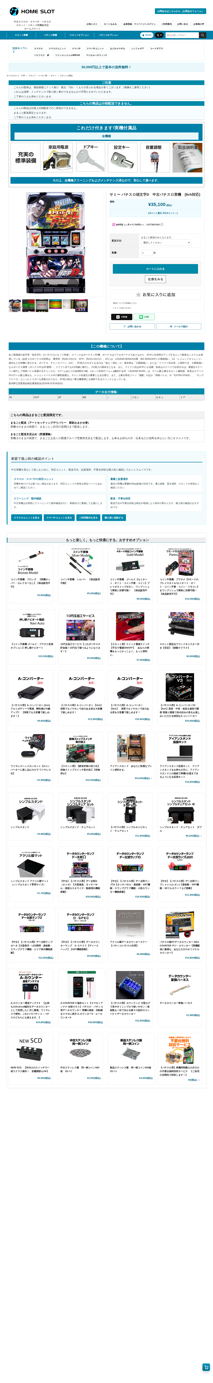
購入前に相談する (114, 517)
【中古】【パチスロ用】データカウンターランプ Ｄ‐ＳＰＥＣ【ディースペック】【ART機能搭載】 (80, 945)
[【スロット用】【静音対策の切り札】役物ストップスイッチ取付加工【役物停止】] (80, 748)
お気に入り (92, 24)
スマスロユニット (57, 48)
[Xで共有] (121, 317)
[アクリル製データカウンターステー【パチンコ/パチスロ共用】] (130, 924)
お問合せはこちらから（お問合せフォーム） (180, 11)
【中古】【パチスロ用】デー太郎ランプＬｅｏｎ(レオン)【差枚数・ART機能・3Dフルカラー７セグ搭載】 (179, 884)
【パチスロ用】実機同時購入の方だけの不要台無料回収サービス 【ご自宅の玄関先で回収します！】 (179, 1071)
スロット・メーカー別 (38, 76)
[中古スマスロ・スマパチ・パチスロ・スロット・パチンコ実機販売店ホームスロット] (34, 11)
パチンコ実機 (50, 35)
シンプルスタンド (21, 827)
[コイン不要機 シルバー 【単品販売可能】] (80, 561)
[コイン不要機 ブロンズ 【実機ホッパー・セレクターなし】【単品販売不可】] (31, 561)
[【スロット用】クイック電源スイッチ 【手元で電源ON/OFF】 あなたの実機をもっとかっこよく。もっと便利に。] (130, 626)
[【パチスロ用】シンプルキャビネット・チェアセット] (130, 809)
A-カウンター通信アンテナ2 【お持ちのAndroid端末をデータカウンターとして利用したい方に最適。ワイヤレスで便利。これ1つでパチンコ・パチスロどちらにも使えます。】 (30, 1010)
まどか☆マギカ (117, 48)
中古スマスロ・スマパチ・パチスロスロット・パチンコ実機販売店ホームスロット (32, 25)
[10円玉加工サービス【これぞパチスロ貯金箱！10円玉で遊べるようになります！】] (80, 626)
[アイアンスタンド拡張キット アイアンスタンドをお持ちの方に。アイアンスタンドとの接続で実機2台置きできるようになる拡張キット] (180, 748)
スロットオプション (79, 35)
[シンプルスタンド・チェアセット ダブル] (181, 809)
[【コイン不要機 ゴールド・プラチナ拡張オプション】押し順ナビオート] (32, 626)
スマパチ (76, 48)
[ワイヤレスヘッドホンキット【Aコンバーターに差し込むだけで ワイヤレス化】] (31, 748)
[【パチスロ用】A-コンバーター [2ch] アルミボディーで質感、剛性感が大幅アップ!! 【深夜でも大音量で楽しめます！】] (31, 687)
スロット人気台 (66, 76)
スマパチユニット (95, 48)
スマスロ (38, 48)
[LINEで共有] (144, 317)
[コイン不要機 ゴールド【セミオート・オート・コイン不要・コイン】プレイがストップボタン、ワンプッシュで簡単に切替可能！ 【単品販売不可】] (130, 561)
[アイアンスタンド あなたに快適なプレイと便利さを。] (131, 748)
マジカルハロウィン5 (96, 55)
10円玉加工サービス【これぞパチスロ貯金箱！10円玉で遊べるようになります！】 (80, 648)
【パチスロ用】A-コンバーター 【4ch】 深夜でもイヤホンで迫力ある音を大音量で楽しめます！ (82, 709)
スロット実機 (21, 35)
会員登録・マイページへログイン (139, 24)
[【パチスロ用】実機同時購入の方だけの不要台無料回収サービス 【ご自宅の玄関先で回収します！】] (180, 1050)
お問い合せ (182, 24)
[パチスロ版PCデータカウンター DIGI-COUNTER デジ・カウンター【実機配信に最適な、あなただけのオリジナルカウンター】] (180, 924)
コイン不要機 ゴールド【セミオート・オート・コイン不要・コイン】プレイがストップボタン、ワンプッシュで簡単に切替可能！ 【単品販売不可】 (130, 586)
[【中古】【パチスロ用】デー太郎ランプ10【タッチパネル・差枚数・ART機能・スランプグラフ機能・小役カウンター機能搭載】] (130, 863)
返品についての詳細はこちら (125, 303)
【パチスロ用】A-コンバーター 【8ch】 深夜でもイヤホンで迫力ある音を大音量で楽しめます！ (129, 709)
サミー (53, 76)
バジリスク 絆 (41, 55)
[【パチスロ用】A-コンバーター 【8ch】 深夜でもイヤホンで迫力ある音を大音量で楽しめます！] (130, 687)
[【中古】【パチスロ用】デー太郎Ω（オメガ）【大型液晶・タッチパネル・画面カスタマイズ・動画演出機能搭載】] (80, 863)
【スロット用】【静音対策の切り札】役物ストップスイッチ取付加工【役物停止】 (80, 770)
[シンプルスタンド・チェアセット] (80, 809)
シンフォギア (137, 48)
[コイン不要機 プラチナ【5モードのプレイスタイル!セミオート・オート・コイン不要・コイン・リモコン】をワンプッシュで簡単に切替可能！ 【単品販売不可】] (180, 561)
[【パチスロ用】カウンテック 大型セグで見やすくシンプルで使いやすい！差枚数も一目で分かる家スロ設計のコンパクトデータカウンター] (130, 985)
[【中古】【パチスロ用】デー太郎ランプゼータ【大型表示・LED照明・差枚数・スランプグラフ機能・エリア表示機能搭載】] (32, 924)
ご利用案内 (166, 24)
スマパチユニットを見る (59, 517)
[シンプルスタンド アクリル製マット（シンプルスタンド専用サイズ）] (31, 863)
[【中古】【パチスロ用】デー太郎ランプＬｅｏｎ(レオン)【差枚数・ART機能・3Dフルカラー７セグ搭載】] (180, 863)
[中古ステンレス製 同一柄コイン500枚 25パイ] (80, 1050)
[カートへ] (206, 1367)
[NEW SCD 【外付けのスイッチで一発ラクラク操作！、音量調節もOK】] (31, 1050)
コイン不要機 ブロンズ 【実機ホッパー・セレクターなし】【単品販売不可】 (30, 583)
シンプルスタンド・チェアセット (79, 827)
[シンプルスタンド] (31, 809)
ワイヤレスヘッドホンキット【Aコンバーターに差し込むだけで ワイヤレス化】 (31, 770)
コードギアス (156, 48)
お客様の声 (198, 24)
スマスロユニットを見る (26, 517)
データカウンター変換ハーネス (176, 1003)
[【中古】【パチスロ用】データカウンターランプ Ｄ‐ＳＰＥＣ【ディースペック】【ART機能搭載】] (80, 924)
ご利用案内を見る (88, 517)
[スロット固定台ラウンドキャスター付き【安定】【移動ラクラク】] (180, 626)
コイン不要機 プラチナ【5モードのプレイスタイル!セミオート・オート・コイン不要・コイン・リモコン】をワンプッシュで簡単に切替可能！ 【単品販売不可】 (179, 586)
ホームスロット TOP (16, 76)
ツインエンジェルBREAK (67, 55)
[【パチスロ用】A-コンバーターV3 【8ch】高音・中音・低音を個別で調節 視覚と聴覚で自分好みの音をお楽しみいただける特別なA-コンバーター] (180, 687)
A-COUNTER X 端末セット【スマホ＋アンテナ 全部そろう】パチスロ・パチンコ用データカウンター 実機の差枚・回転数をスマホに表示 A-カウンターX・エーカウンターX (81, 1010)
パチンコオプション (108, 35)
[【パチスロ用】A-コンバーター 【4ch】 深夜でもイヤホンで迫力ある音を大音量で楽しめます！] (81, 687)
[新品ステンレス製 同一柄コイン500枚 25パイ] (131, 1050)
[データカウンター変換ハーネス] (180, 985)
